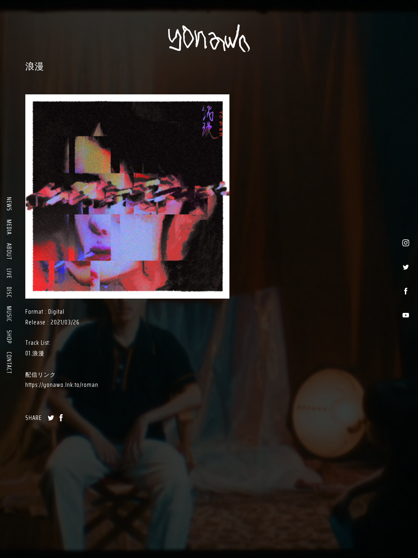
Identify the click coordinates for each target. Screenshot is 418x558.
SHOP (8, 337)
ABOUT (8, 251)
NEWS (8, 204)
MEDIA (8, 227)
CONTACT (8, 363)
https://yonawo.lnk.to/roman (61, 384)
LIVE (8, 273)
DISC (8, 292)
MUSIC (8, 314)
